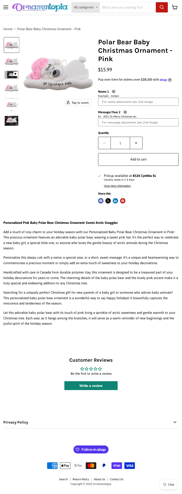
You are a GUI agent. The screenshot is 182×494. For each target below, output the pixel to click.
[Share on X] (108, 200)
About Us (99, 479)
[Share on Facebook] (100, 200)
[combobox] (128, 7)
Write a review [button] (91, 386)
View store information (117, 185)
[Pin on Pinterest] (122, 200)
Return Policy (81, 479)
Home (7, 29)
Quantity (103, 133)
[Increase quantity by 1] (136, 143)
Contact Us (116, 479)
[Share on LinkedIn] (115, 200)
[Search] (162, 7)
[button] (11, 45)
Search (63, 479)
